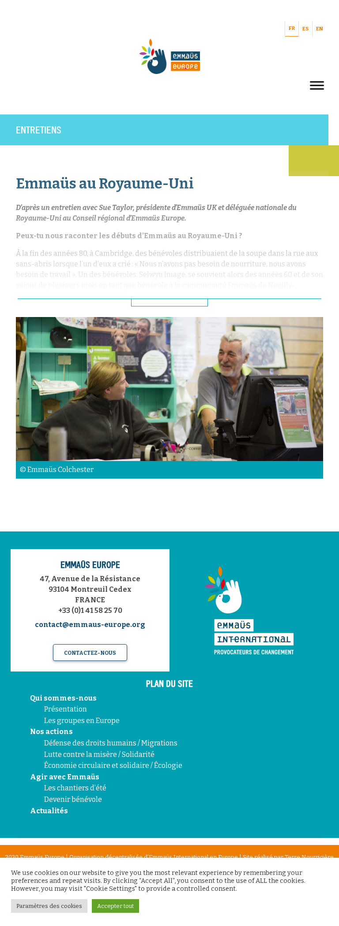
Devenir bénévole (73, 799)
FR (292, 28)
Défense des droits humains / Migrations (110, 743)
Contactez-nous (90, 653)
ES (305, 29)
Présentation (65, 709)
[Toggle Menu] (317, 85)
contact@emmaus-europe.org (90, 624)
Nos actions (51, 731)
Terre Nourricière (309, 857)
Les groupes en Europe (82, 720)
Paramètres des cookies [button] (49, 906)
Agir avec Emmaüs (64, 777)
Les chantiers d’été (75, 788)
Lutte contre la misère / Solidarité (99, 754)
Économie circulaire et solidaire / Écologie (113, 765)
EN (319, 29)
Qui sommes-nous (63, 698)
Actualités (49, 811)
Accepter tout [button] (115, 906)
